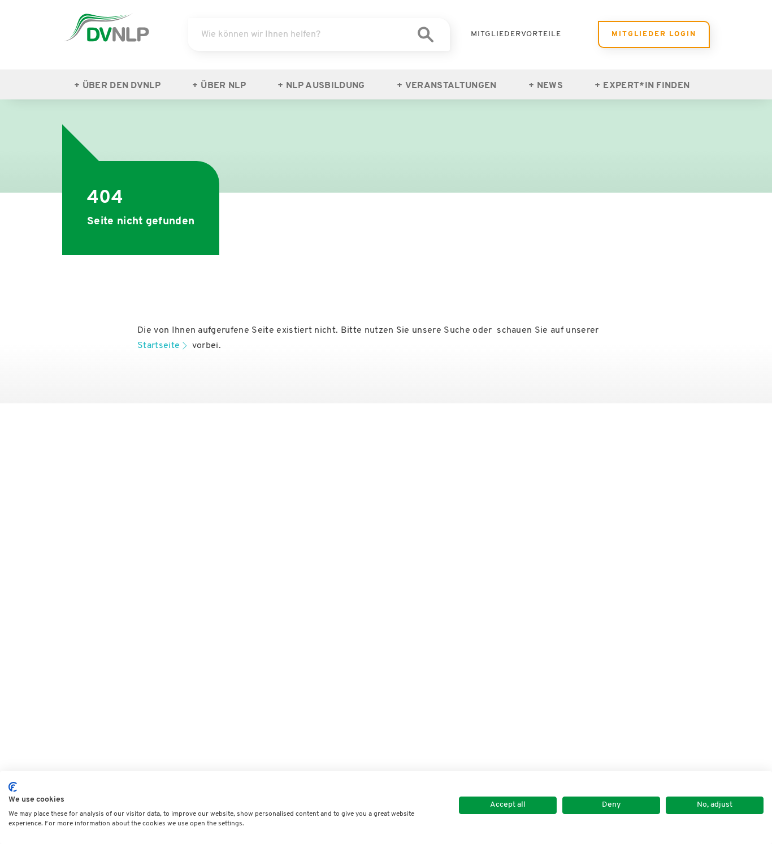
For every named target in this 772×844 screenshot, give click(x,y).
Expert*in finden (646, 85)
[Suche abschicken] (425, 34)
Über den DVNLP (122, 85)
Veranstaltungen (451, 85)
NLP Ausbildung (325, 85)
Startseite (158, 345)
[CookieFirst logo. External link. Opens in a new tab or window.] (12, 787)
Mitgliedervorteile (516, 34)
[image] (106, 27)
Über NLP (223, 85)
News (550, 85)
